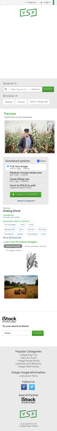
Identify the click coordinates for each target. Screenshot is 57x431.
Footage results (14, 250)
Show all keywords (12, 238)
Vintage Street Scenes (28, 366)
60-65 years (10, 224)
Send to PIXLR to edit (22, 186)
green (20, 234)
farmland (9, 234)
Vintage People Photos (28, 361)
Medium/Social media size (25, 173)
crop (31, 224)
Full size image (19, 167)
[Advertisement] (28, 48)
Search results (13, 246)
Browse (8, 96)
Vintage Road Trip (28, 355)
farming (42, 229)
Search (8, 83)
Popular (21, 102)
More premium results (35, 246)
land (43, 234)
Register (32, 2)
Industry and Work (11, 217)
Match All (36, 89)
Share (43, 161)
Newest (8, 102)
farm (21, 229)
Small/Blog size (19, 180)
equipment (10, 229)
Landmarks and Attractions (28, 363)
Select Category (38, 101)
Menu (10, 2)
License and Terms (28, 376)
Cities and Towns (28, 358)
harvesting (32, 234)
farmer (31, 229)
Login (46, 2)
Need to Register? (26, 201)
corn (23, 224)
